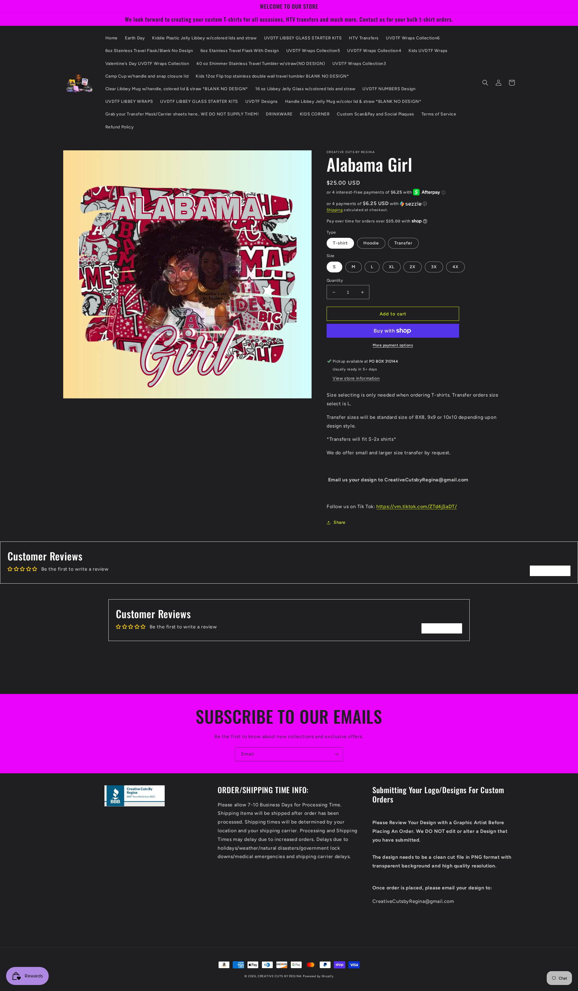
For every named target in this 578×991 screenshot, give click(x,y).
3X (434, 266)
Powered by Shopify (318, 976)
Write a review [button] (550, 570)
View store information (356, 378)
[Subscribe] (336, 754)
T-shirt (340, 243)
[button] (485, 82)
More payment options (393, 345)
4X (455, 266)
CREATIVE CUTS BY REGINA (280, 976)
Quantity (335, 280)
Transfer (403, 243)
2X (412, 266)
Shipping (335, 210)
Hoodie (371, 243)
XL (391, 266)
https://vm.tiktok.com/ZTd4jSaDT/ (416, 506)
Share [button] (340, 522)
